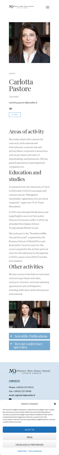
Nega (29, 437)
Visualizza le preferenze (30, 444)
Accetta (29, 429)
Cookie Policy (22, 451)
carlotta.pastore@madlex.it (23, 102)
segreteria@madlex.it (25, 395)
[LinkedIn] (10, 108)
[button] (55, 403)
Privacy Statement (35, 451)
